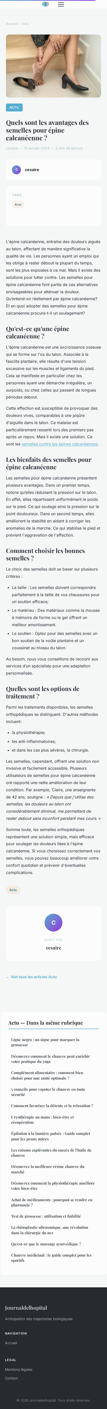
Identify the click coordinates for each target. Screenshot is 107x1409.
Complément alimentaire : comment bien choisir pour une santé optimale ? (47, 1075)
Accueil (11, 24)
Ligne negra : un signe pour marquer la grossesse (45, 1042)
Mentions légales (18, 1369)
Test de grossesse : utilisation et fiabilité (46, 1216)
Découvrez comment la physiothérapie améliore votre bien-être (53, 1186)
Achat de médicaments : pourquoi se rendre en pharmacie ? (51, 1202)
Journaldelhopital (26, 1307)
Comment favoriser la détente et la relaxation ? (52, 1105)
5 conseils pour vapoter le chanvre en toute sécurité (48, 1092)
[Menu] (61, 4)
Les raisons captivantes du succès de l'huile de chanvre (51, 1153)
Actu (25, 24)
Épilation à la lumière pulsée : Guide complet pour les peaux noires (50, 1136)
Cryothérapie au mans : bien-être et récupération (42, 1120)
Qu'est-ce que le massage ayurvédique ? (46, 1243)
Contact (11, 1378)
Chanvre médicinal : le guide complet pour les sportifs (51, 1258)
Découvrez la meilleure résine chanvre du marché (47, 1169)
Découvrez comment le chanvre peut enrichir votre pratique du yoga (50, 1059)
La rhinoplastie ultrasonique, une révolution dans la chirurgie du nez (49, 1230)
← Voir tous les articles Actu (31, 977)
